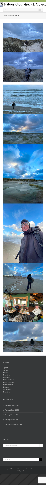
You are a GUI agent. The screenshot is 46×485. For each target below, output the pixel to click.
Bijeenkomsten (8, 385)
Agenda (5, 368)
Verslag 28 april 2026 (12, 415)
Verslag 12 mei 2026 (12, 410)
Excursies (6, 387)
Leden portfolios (9, 380)
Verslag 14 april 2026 (12, 420)
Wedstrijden (7, 389)
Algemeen (6, 377)
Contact (5, 370)
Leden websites (8, 382)
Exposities (6, 375)
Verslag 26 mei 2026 (12, 405)
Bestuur (5, 372)
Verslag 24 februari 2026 (13, 424)
